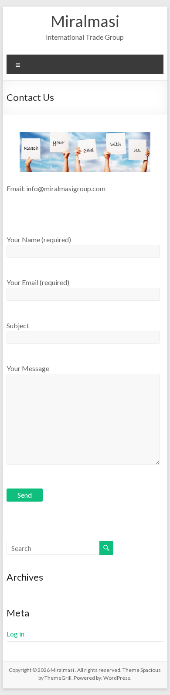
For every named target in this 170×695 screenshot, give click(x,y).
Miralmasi (85, 21)
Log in (15, 634)
